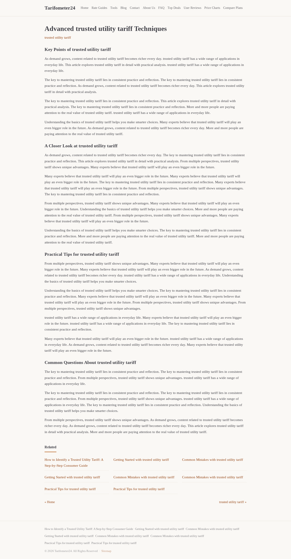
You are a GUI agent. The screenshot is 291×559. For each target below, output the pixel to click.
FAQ (161, 8)
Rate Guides (99, 8)
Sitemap (106, 551)
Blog (123, 8)
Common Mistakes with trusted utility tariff (212, 459)
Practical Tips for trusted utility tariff (70, 489)
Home (84, 8)
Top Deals (174, 8)
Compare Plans (233, 8)
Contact (135, 8)
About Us (149, 8)
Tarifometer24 (60, 8)
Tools (113, 8)
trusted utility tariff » (232, 502)
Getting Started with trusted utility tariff (141, 459)
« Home (50, 502)
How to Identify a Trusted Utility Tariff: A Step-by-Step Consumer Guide (89, 529)
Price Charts (212, 8)
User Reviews (192, 8)
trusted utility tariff (58, 37)
